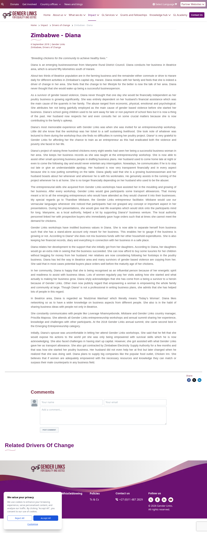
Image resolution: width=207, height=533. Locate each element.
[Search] (2, 4)
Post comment (49, 430)
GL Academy (180, 15)
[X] (194, 380)
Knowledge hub (159, 15)
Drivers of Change (52, 47)
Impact (92, 15)
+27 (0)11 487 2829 (131, 499)
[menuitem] (47, 15)
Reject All (19, 518)
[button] (196, 15)
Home (46, 15)
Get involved (29, 4)
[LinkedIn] (199, 380)
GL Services (108, 15)
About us (58, 15)
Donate (14, 4)
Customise (32, 524)
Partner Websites (192, 4)
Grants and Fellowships (133, 15)
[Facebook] (189, 380)
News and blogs (73, 4)
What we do (75, 15)
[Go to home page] (19, 15)
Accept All (46, 518)
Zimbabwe (36, 47)
